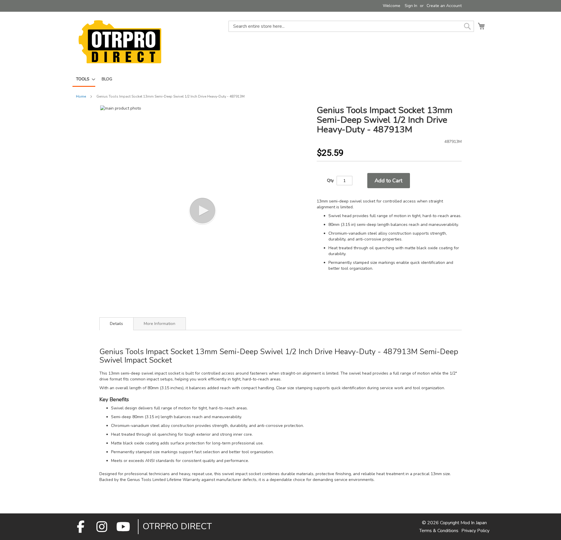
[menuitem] (83, 79)
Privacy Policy (475, 530)
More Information (159, 323)
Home (81, 96)
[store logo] (120, 41)
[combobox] (351, 26)
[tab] (116, 323)
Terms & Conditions (438, 530)
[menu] (280, 79)
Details (116, 323)
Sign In (411, 5)
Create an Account (444, 5)
